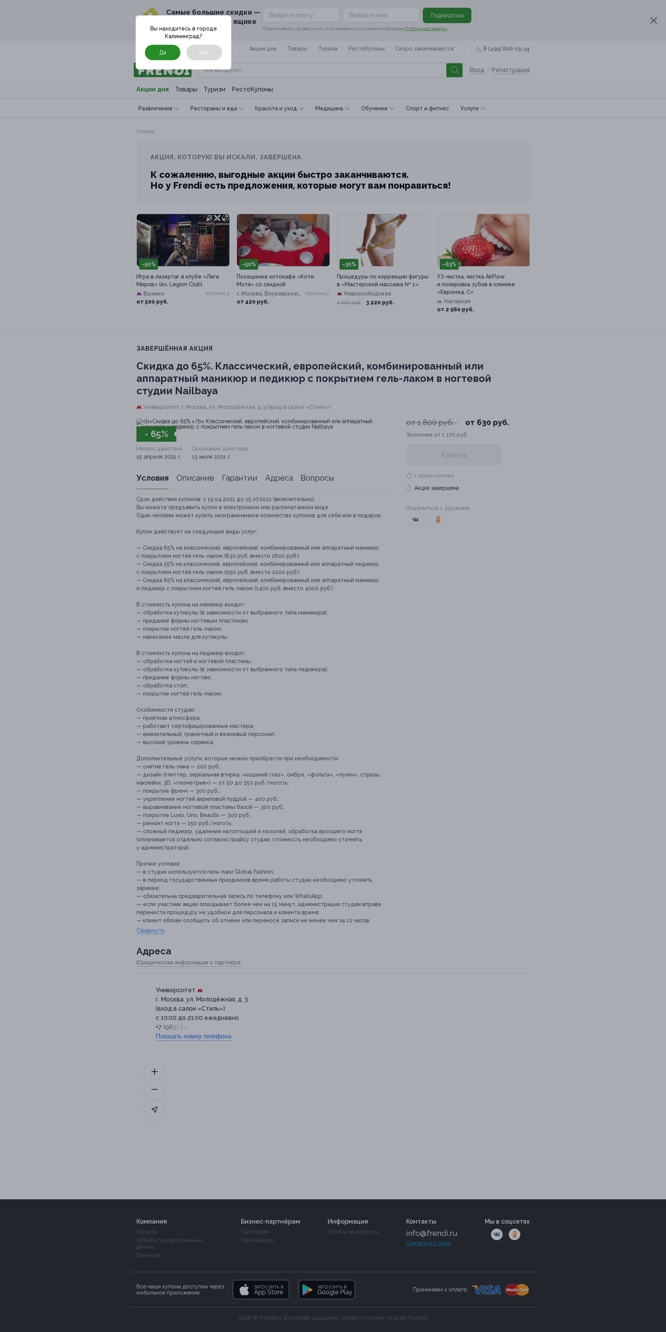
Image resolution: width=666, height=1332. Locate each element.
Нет (204, 52)
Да (162, 52)
